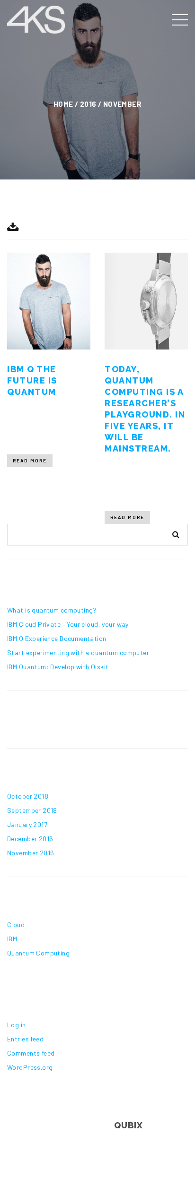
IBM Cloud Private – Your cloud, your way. (68, 624)
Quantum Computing (38, 953)
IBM (12, 939)
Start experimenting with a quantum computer (78, 652)
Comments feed (30, 1053)
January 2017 (27, 824)
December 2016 (30, 839)
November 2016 (30, 853)
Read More (30, 460)
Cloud (16, 925)
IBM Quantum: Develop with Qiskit (57, 667)
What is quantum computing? (52, 610)
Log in (16, 1025)
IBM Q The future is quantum (32, 380)
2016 (88, 104)
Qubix (128, 1125)
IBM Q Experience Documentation (56, 638)
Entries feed (25, 1039)
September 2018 (32, 810)
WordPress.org (30, 1067)
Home (63, 104)
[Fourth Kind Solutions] (36, 18)
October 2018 (27, 796)
